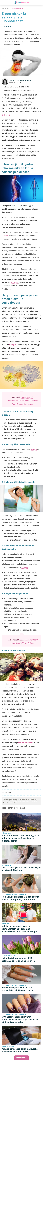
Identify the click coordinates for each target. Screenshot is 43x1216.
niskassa (6, 115)
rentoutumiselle (25, 742)
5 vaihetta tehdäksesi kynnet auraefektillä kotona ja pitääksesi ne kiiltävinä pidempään (20, 1020)
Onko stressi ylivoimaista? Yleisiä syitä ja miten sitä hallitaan (21, 868)
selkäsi (34, 449)
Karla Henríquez (15, 83)
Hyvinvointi (5, 8)
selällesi (25, 567)
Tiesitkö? (5, 924)
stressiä (14, 282)
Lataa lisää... (21, 1058)
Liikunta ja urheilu (17, 8)
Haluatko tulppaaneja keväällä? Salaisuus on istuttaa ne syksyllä (18, 959)
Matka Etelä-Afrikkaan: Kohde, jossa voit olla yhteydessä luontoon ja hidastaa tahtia (20, 838)
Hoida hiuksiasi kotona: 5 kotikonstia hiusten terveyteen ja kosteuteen (20, 898)
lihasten (5, 236)
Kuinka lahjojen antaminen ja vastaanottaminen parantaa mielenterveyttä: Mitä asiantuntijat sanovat (19, 929)
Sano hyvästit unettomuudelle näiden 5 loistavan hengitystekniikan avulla (22, 400)
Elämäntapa (6, 833)
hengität (13, 345)
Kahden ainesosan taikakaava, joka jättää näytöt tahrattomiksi (20, 1050)
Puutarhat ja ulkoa (9, 956)
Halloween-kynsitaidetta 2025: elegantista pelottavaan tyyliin (17, 988)
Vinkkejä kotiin (8, 1046)
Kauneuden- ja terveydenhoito (14, 894)
